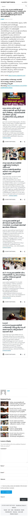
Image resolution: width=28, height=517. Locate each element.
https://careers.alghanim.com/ (16, 75)
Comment (4, 448)
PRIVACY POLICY (14, 513)
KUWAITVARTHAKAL (8, 2)
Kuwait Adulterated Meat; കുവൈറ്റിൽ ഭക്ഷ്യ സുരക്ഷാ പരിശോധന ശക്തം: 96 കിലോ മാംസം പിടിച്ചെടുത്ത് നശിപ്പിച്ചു (18, 423)
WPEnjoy (14, 507)
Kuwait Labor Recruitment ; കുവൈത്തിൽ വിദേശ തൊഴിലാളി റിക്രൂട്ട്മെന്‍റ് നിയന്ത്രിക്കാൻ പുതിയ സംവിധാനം (17, 436)
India (12, 509)
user (8, 390)
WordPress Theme (20, 505)
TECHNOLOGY (8, 511)
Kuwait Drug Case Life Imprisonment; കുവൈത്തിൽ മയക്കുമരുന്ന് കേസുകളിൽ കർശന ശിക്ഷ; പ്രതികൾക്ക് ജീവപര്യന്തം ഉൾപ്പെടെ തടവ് (18, 411)
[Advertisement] (14, 373)
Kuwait (2, 19)
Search (3, 497)
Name (3, 465)
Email (2, 472)
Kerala (22, 509)
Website (3, 479)
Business (15, 511)
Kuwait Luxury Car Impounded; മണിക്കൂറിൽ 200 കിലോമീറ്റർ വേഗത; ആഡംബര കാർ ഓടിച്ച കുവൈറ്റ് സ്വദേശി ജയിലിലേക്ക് (18, 417)
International (17, 509)
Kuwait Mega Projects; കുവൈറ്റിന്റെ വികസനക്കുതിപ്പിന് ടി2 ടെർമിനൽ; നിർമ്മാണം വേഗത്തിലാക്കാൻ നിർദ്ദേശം (17, 430)
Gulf (9, 509)
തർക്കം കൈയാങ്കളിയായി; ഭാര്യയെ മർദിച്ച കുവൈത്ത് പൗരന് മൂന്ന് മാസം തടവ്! (17, 403)
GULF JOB (20, 511)
